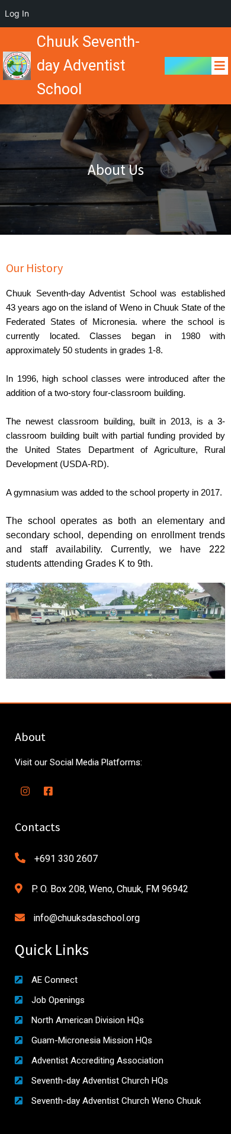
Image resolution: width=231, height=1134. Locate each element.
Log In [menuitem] (17, 13)
